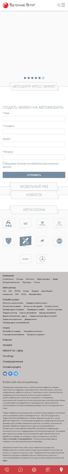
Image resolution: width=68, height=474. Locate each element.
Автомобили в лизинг (33, 331)
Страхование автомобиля (13, 334)
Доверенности (31, 319)
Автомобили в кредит (12, 331)
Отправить (34, 175)
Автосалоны (9, 287)
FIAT (17, 294)
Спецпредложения (13, 361)
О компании (8, 279)
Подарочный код (10, 313)
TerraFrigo (8, 356)
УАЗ (10, 291)
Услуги (6, 327)
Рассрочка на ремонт (36, 334)
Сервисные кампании (12, 319)
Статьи (37, 282)
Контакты (30, 279)
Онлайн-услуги (11, 299)
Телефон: (9, 126)
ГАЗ (4, 291)
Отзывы (19, 279)
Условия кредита (12, 367)
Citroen (26, 291)
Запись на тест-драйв (33, 306)
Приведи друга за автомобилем (16, 322)
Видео (55, 279)
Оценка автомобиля (28, 313)
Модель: (8, 151)
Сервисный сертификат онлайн (43, 316)
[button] (25, 78)
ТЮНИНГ (7, 345)
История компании (11, 282)
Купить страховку (54, 309)
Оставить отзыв (51, 306)
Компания (8, 275)
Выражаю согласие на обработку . (30, 165)
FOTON (17, 291)
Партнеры (26, 282)
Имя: (6, 113)
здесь (5, 460)
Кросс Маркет (47, 291)
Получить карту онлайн (13, 303)
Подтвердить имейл (35, 309)
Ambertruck (8, 294)
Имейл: (7, 138)
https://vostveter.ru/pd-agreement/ (17, 439)
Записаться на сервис (12, 306)
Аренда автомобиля (47, 313)
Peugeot (35, 291)
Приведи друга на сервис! (13, 309)
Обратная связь (43, 279)
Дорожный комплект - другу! (15, 316)
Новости (7, 339)
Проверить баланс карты (36, 303)
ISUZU (23, 294)
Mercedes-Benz (35, 294)
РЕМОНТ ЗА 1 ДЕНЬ (13, 350)
